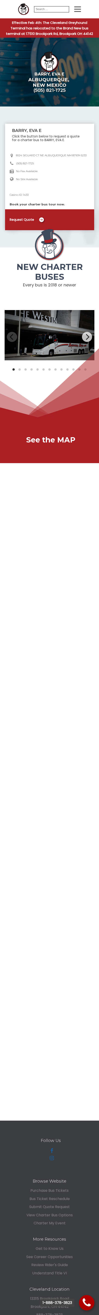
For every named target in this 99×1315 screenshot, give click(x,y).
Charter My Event (50, 1223)
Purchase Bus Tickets (49, 1190)
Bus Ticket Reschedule (49, 1198)
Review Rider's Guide (49, 1264)
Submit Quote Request (49, 1206)
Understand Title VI (49, 1273)
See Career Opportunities (49, 1256)
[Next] (87, 337)
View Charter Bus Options (49, 1215)
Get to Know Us (50, 1248)
